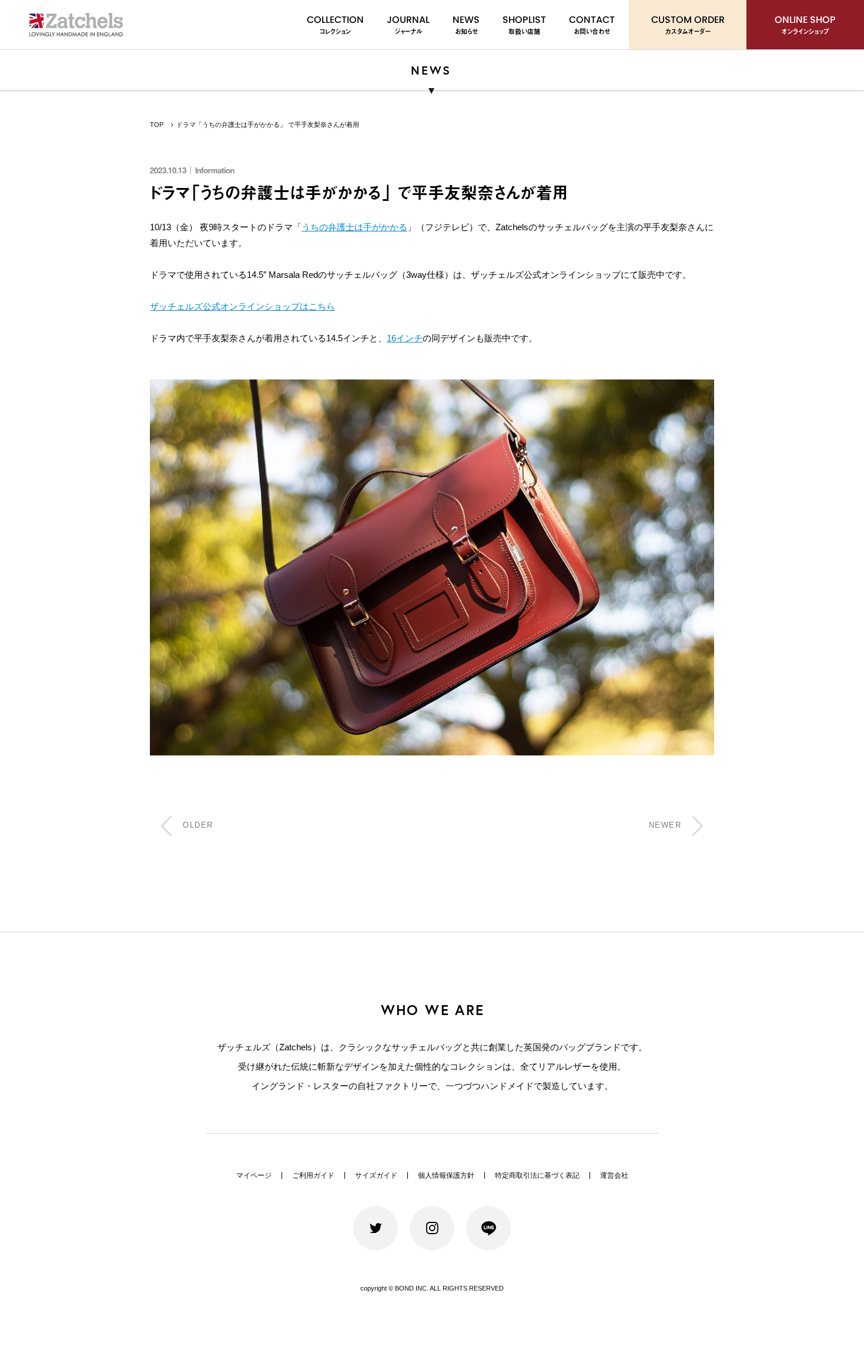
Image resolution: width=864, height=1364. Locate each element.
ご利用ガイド (313, 1175)
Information (215, 170)
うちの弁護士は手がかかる (354, 227)
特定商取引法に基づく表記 (537, 1175)
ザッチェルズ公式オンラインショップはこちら (242, 306)
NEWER (665, 825)
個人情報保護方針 (446, 1175)
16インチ (405, 338)
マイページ (254, 1175)
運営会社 (614, 1175)
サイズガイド (376, 1175)
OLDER (198, 825)
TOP (156, 124)
